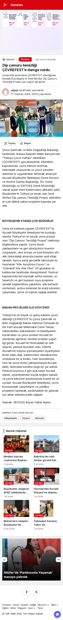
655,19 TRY (55, 24)
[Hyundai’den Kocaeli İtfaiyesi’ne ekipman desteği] (46, 483)
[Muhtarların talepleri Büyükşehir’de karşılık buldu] (16, 515)
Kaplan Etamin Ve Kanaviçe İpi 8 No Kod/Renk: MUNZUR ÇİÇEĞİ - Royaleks (41, 17)
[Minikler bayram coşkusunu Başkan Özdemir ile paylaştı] (16, 450)
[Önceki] (4, 559)
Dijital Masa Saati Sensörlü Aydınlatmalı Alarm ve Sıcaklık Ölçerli (56, 17)
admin (14, 90)
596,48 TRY (12, 24)
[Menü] (5, 5)
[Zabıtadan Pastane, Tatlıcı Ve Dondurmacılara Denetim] (46, 515)
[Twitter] (36, 592)
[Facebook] (26, 592)
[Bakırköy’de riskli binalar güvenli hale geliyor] (46, 450)
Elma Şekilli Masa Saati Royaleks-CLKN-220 (13, 17)
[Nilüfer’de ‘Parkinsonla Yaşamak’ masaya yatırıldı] (31, 559)
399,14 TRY (26, 24)
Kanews (17, 5)
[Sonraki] (58, 559)
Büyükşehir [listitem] (10, 418)
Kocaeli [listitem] (39, 418)
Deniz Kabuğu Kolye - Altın (26, 17)
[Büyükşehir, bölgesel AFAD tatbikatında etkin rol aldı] (16, 483)
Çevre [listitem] (26, 418)
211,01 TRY (41, 24)
